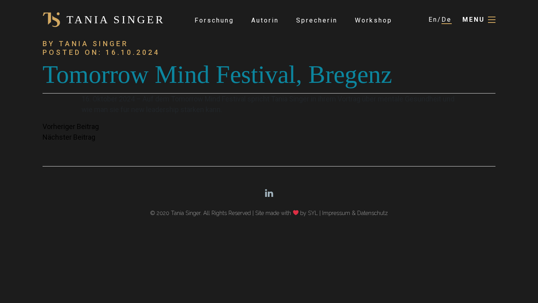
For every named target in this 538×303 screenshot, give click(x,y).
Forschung (214, 20)
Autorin (265, 20)
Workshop (373, 20)
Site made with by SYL (286, 213)
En (433, 19)
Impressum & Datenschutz (355, 213)
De (447, 19)
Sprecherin (317, 20)
